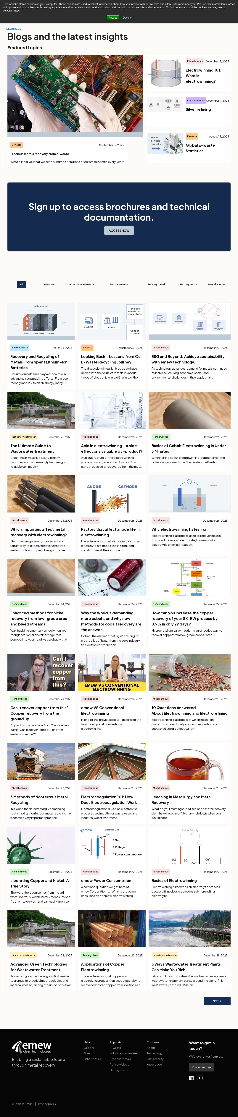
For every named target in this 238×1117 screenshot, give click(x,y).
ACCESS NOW (119, 230)
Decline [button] (127, 17)
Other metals (92, 1059)
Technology (154, 1053)
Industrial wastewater (124, 1053)
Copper (89, 1047)
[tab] (21, 284)
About (151, 1047)
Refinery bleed (119, 1064)
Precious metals (120, 1059)
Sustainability (155, 1059)
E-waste (115, 1047)
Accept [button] (113, 17)
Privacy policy (47, 1103)
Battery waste (119, 1070)
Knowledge (154, 1064)
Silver (87, 1053)
